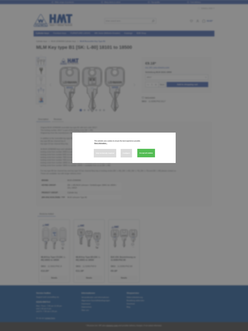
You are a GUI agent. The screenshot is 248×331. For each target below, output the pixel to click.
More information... (100, 143)
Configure (126, 153)
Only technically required (105, 153)
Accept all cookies (146, 153)
